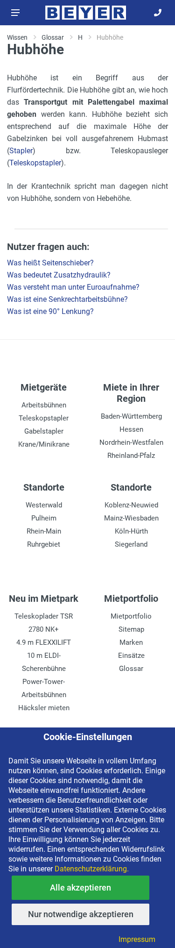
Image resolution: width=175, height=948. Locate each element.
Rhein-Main (44, 531)
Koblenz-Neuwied (131, 505)
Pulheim (43, 518)
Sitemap (131, 629)
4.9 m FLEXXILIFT (43, 642)
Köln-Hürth (131, 531)
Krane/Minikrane (44, 444)
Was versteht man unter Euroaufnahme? (73, 287)
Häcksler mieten (44, 708)
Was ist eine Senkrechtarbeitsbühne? (67, 299)
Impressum (137, 939)
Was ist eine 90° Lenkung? (50, 311)
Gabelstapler (43, 431)
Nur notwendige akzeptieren (80, 914)
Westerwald (44, 505)
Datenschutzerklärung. (92, 868)
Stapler (21, 150)
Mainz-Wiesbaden (131, 518)
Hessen (131, 429)
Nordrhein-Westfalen (131, 442)
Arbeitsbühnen (43, 405)
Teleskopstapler (35, 162)
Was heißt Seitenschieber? (50, 262)
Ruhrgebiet (43, 544)
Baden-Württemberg (131, 416)
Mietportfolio (131, 616)
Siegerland (131, 544)
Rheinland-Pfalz (131, 455)
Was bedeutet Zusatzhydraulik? (59, 275)
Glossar (131, 668)
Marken (131, 642)
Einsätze (131, 655)
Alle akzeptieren (80, 887)
